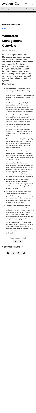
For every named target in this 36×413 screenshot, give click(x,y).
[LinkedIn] (18, 253)
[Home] (10, 3)
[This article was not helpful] (20, 241)
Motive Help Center (7, 9)
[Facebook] (8, 253)
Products (18, 9)
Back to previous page (8, 29)
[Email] (23, 253)
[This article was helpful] (15, 241)
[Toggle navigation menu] (26, 3)
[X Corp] (13, 253)
